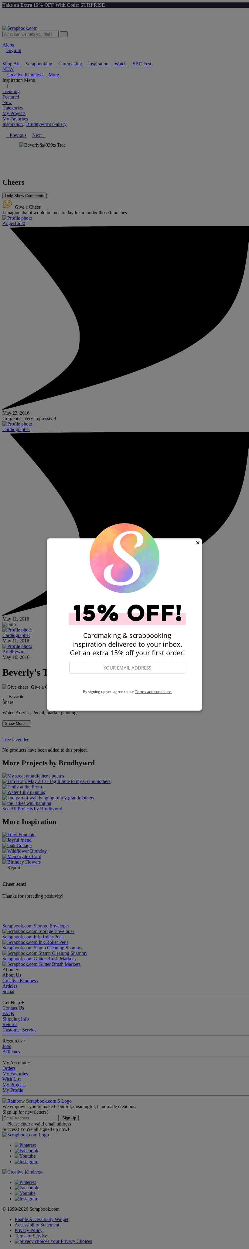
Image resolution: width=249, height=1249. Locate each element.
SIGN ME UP (127, 682)
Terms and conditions (153, 691)
